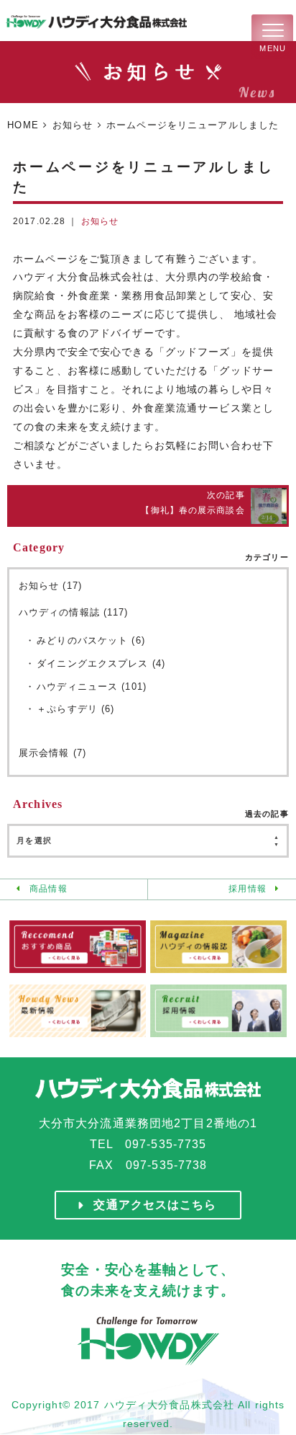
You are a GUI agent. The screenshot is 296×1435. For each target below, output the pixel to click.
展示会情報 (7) (52, 752)
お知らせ (72, 125)
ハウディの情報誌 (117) (74, 612)
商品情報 (48, 889)
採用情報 (247, 889)
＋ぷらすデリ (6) (75, 708)
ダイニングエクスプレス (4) (101, 663)
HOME (22, 125)
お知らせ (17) (50, 585)
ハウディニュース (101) (92, 686)
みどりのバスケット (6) (91, 640)
